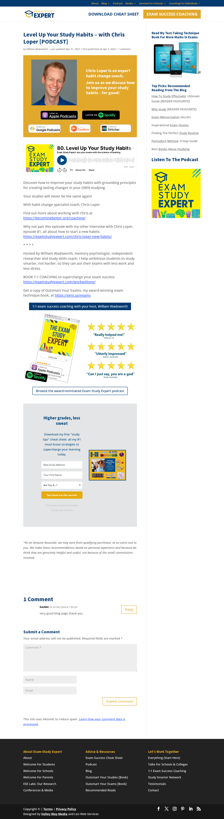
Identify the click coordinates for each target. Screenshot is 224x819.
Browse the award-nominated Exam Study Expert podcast (80, 391)
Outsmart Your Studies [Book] (107, 777)
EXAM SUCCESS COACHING (172, 14)
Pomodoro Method (165, 141)
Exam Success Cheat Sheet (104, 758)
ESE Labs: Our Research (39, 784)
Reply (129, 609)
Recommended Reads (101, 790)
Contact (153, 790)
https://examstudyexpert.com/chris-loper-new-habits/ (67, 236)
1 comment (124, 49)
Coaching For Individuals (183, 3)
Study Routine (189, 133)
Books (129, 3)
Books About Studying (174, 149)
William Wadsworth (37, 49)
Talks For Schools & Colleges (168, 764)
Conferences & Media (38, 790)
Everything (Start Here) (164, 758)
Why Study (159, 109)
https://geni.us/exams (73, 295)
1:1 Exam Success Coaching (167, 771)
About (95, 3)
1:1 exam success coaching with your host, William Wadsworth (80, 306)
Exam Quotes (179, 125)
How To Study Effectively (169, 96)
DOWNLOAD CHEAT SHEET (113, 15)
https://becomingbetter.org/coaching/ (54, 218)
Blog (104, 3)
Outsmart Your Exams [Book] (106, 784)
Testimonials (157, 784)
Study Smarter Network (164, 777)
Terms (48, 809)
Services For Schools (151, 3)
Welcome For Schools (38, 771)
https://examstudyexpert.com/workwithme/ (59, 282)
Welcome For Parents (38, 777)
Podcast (118, 3)
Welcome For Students (39, 764)
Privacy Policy (66, 809)
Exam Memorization (166, 117)
